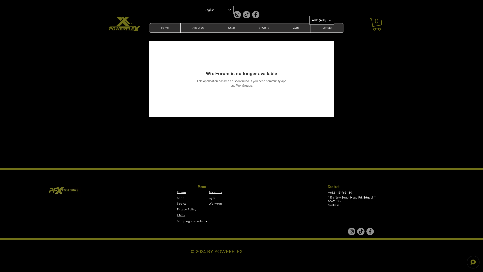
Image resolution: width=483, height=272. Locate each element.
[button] (321, 20)
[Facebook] (255, 14)
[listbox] (321, 20)
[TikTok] (246, 14)
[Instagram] (237, 14)
